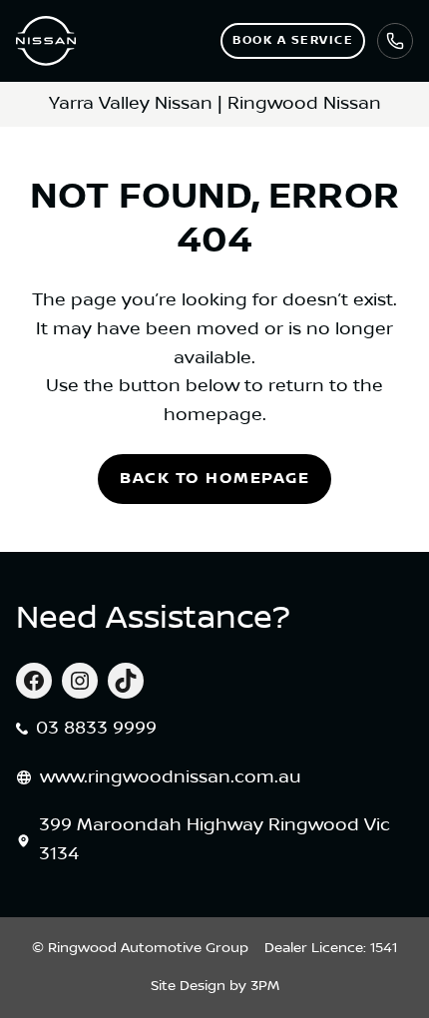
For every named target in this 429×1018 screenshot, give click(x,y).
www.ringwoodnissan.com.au (170, 777)
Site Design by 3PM (215, 986)
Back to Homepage (214, 478)
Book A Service (292, 40)
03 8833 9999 (96, 729)
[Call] (395, 41)
